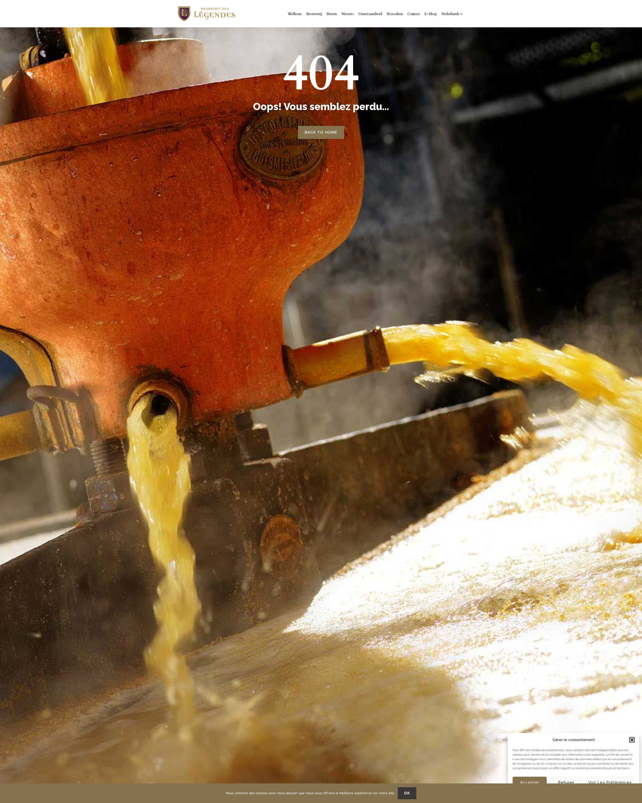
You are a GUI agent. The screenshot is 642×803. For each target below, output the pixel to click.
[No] (635, 793)
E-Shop (430, 14)
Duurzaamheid (370, 14)
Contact (413, 14)
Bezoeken (395, 14)
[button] (631, 739)
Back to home (321, 132)
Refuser (566, 782)
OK (407, 793)
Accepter (529, 782)
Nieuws (347, 14)
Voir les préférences (610, 782)
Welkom (295, 14)
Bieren (332, 14)
